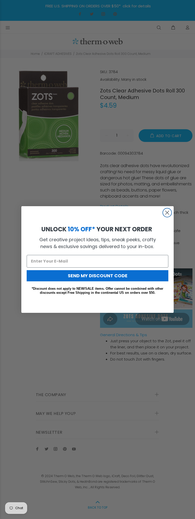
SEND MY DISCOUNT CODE (97, 275)
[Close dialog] (167, 212)
